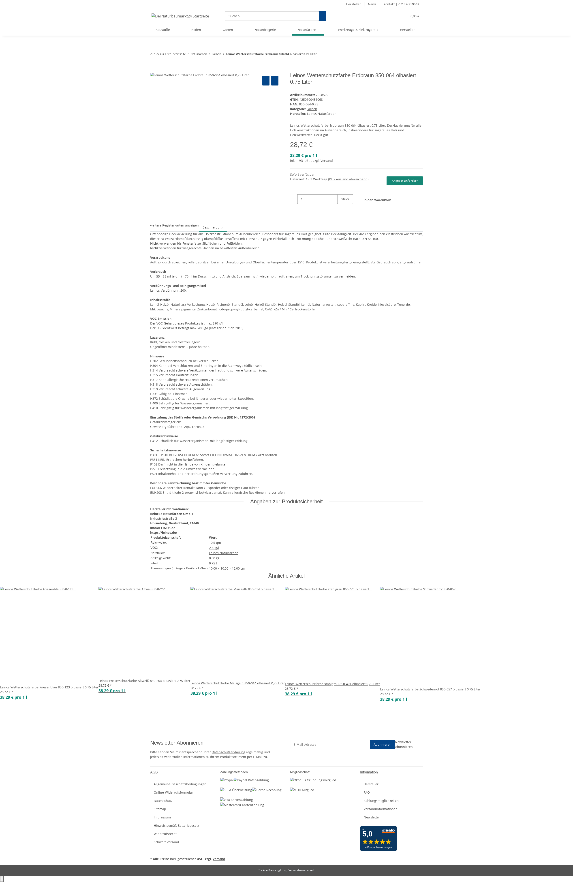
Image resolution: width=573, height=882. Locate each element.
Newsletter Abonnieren (404, 744)
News (372, 4)
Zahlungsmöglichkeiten (381, 801)
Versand (327, 160)
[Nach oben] (2, 879)
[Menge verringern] (293, 199)
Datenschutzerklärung (228, 752)
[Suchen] (322, 16)
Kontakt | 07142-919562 (401, 4)
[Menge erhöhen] (341, 209)
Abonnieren (382, 744)
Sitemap (160, 809)
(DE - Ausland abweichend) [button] (348, 179)
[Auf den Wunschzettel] (274, 80)
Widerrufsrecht (165, 834)
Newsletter (372, 817)
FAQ (367, 792)
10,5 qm (215, 542)
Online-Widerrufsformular (173, 792)
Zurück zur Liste (160, 54)
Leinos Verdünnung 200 (168, 290)
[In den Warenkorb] (153, 69)
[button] (395, 16)
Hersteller (353, 4)
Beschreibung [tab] (213, 227)
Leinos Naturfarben (223, 553)
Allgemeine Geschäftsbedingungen (180, 784)
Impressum (162, 817)
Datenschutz (163, 801)
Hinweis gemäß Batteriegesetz (176, 825)
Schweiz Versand (166, 842)
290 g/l (214, 548)
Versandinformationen (381, 809)
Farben (312, 109)
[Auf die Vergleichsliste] (265, 80)
